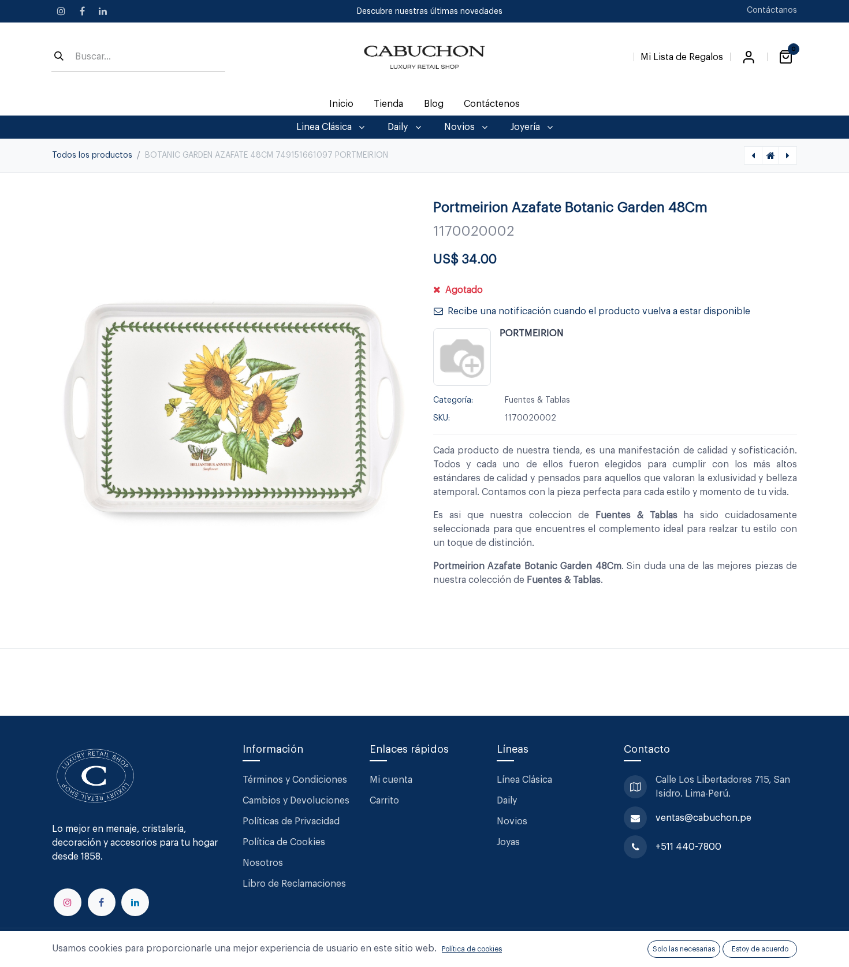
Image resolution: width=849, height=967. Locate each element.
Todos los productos (92, 155)
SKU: (441, 418)
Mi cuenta (391, 779)
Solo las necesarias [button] (684, 949)
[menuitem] (341, 104)
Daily (507, 800)
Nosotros (263, 863)
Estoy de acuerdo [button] (760, 949)
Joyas (508, 842)
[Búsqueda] (58, 57)
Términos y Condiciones (296, 779)
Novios (512, 821)
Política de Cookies (284, 842)
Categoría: (453, 400)
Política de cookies (472, 949)
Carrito (384, 800)
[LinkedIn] (103, 11)
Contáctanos (772, 10)
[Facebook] (82, 11)
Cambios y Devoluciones (296, 800)
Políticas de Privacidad (291, 821)
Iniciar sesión (748, 57)
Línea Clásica (524, 779)
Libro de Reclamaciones (294, 883)
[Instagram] (61, 11)
